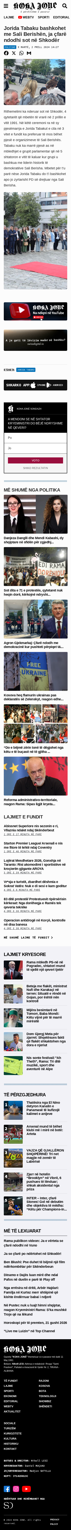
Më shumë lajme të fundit (27, 937)
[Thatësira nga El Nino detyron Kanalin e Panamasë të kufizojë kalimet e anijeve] (13, 1110)
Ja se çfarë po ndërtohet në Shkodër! (32, 1254)
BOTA (42, 1391)
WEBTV (28, 17)
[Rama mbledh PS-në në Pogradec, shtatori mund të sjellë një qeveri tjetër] (13, 969)
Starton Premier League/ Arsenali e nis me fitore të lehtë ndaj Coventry (33, 845)
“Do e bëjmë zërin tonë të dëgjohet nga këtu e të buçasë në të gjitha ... (33, 750)
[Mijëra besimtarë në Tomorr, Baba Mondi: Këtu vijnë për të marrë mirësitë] (13, 1017)
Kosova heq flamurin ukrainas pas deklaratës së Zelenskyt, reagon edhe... (33, 697)
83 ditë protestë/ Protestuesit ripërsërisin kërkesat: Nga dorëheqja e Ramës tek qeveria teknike (35, 903)
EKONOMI (10, 1396)
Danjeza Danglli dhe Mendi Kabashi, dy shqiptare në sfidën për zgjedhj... (33, 540)
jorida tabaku (25, 369)
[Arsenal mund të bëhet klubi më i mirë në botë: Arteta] (13, 1134)
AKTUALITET (12, 1411)
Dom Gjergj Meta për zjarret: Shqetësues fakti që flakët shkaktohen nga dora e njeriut (46, 1039)
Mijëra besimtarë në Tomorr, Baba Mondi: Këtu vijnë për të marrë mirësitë (44, 1015)
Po (10, 437)
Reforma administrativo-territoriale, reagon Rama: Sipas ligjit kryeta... (31, 802)
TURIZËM (10, 1428)
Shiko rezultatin (35, 468)
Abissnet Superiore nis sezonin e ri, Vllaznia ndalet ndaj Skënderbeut (31, 828)
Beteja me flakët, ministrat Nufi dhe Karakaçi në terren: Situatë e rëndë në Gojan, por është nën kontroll (47, 993)
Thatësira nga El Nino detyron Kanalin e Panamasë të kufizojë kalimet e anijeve (43, 1108)
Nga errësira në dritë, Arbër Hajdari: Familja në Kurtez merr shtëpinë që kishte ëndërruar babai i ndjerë (31, 1292)
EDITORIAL (61, 17)
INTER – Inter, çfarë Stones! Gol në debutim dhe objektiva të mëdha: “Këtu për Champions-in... (47, 1203)
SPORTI (43, 17)
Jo (9, 448)
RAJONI (44, 1380)
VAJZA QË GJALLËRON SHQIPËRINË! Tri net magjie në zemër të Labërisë (45, 1155)
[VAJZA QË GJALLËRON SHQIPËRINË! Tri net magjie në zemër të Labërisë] (13, 1157)
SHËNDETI (45, 1406)
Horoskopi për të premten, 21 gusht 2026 (35, 1323)
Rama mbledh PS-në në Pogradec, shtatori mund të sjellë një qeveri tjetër (46, 966)
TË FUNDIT (11, 1380)
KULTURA (10, 1438)
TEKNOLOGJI (47, 1396)
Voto (35, 460)
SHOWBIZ (45, 1401)
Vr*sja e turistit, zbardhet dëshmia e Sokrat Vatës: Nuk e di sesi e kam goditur (35, 884)
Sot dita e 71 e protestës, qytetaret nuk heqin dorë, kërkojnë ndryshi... (33, 592)
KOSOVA (44, 1385)
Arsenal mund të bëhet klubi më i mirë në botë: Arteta (45, 1130)
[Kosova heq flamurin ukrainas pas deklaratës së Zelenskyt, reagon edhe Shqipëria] (36, 671)
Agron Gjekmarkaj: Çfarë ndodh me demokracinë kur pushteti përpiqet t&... (33, 645)
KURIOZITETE (13, 1433)
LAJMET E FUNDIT (23, 816)
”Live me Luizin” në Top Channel (29, 1331)
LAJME (9, 17)
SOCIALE (10, 1423)
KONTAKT (10, 1448)
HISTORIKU (11, 1443)
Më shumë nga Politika (32, 489)
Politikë (10, 47)
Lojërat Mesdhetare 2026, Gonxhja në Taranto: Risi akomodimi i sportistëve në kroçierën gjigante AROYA (35, 865)
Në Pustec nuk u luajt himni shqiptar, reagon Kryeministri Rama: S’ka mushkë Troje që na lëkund (35, 1309)
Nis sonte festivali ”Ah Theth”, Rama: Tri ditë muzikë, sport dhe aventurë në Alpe (44, 1063)
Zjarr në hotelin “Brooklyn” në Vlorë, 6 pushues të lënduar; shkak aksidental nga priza (44, 1181)
